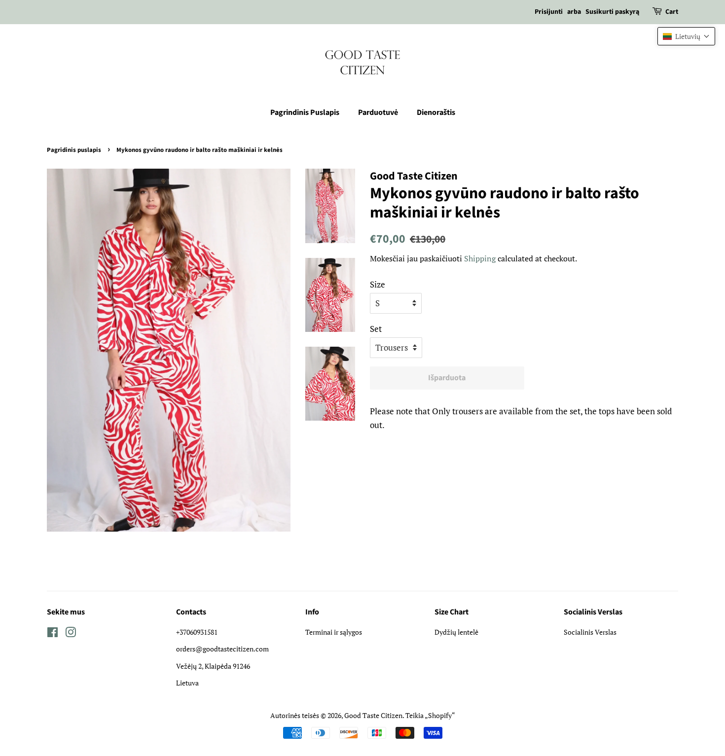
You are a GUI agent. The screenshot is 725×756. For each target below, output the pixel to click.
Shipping (480, 258)
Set (376, 328)
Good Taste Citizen (373, 715)
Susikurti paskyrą (612, 12)
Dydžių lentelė (456, 632)
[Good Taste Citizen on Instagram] (70, 634)
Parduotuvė (378, 112)
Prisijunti (549, 12)
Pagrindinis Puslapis (304, 112)
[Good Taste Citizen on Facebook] (52, 634)
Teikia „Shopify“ (430, 715)
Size (377, 284)
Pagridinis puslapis (74, 149)
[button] (686, 36)
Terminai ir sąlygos (333, 632)
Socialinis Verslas (590, 632)
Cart (671, 12)
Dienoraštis (436, 112)
